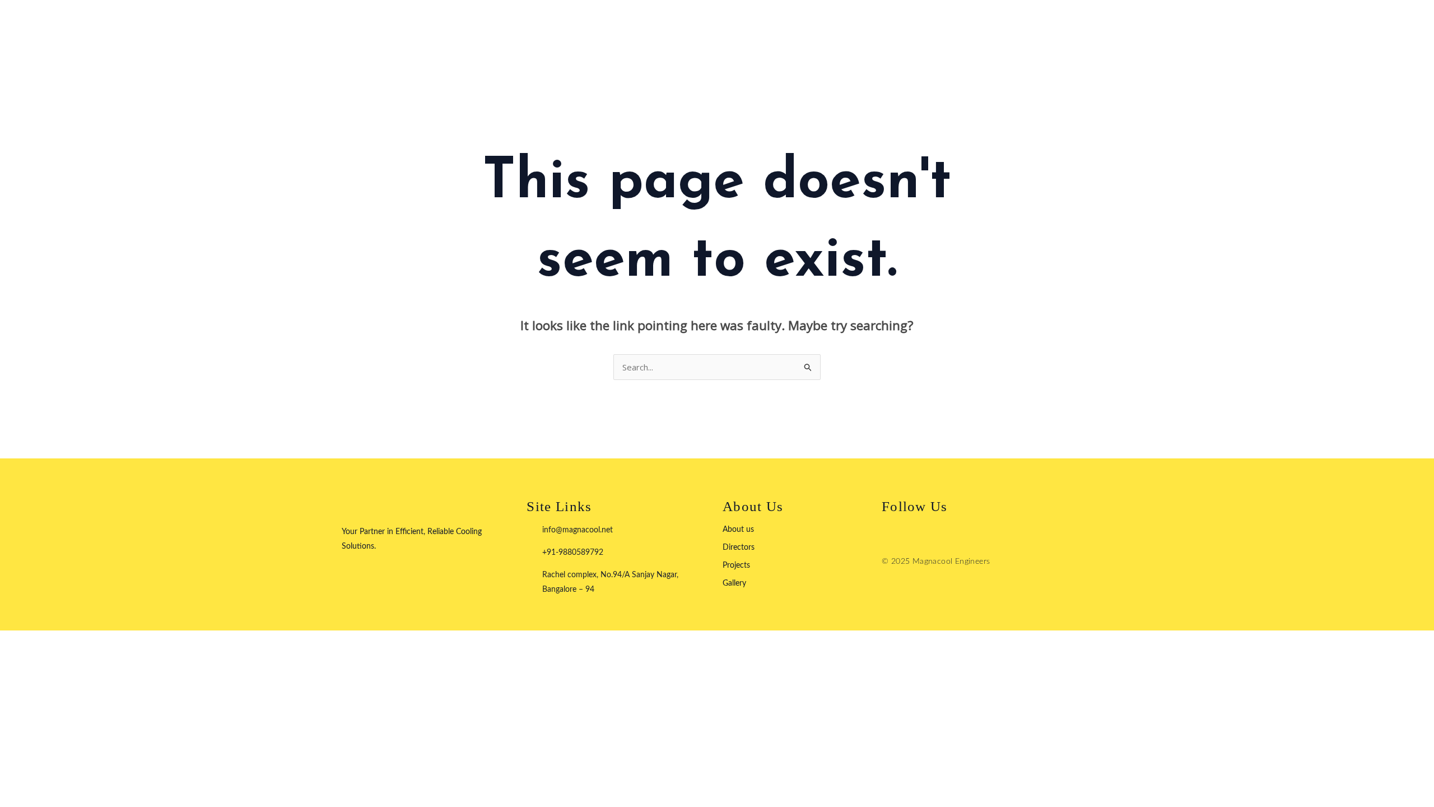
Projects (736, 565)
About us (738, 530)
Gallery (734, 583)
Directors (739, 547)
